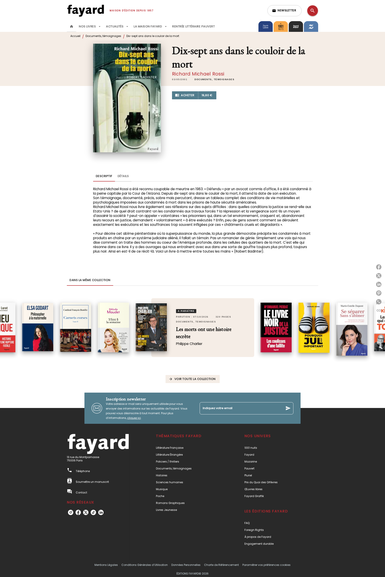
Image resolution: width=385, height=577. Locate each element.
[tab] (71, 26)
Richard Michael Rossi (198, 74)
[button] (284, 10)
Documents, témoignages (103, 36)
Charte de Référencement (221, 565)
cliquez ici (134, 418)
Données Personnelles (186, 565)
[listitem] (70, 512)
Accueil (75, 36)
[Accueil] (85, 10)
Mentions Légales (106, 565)
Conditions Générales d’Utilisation (144, 565)
